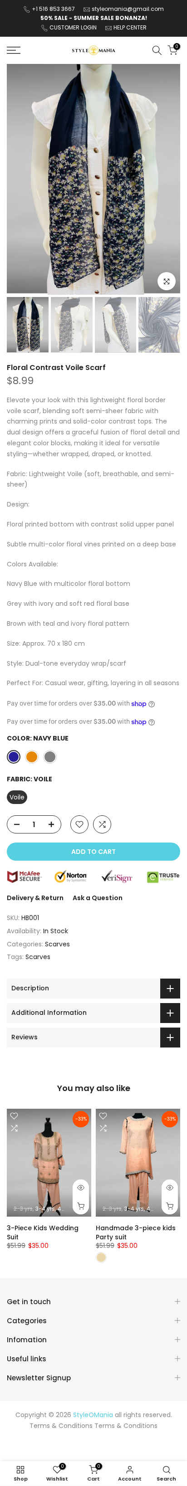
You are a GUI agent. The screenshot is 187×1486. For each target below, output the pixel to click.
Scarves (57, 944)
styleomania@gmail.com (128, 9)
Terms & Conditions (125, 1426)
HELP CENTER (130, 27)
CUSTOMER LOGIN (73, 27)
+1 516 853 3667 (53, 9)
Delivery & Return (35, 897)
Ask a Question (98, 897)
